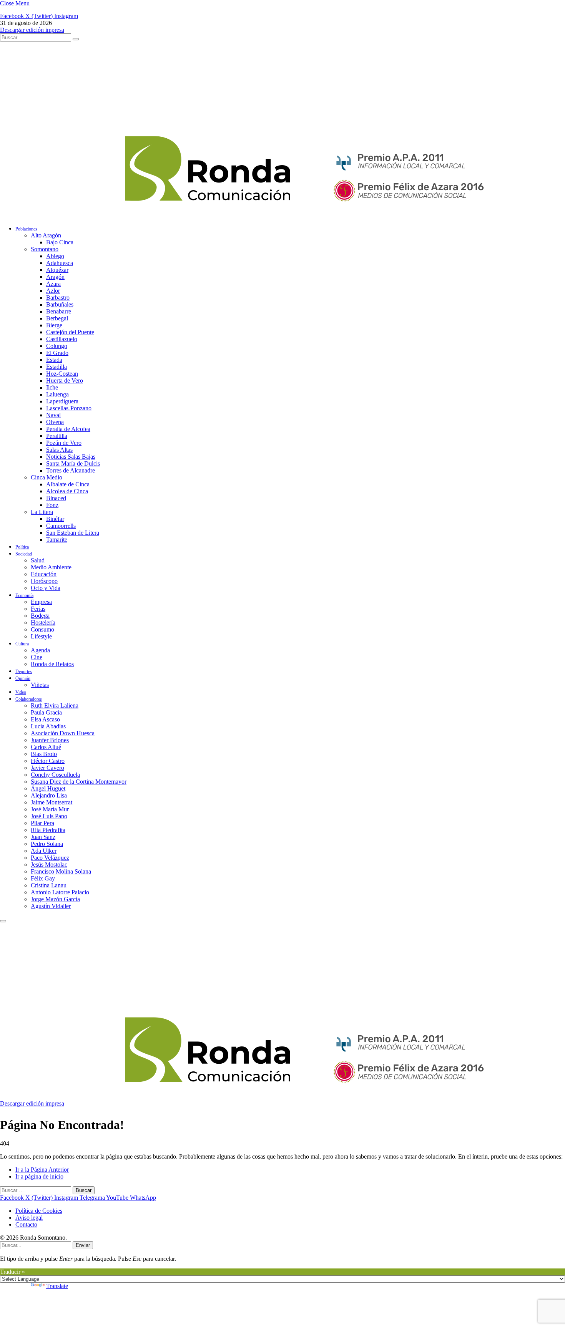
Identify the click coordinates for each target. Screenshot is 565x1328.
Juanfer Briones (50, 740)
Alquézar (57, 270)
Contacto (26, 1224)
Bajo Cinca (59, 242)
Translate (57, 1286)
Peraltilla (56, 436)
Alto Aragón (46, 235)
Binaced (56, 498)
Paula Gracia (46, 712)
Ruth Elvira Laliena (54, 705)
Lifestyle (41, 636)
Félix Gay (43, 878)
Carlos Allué (46, 747)
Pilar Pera (42, 823)
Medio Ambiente (51, 567)
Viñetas (40, 684)
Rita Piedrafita (48, 830)
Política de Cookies (38, 1210)
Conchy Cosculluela (55, 774)
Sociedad (23, 554)
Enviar (83, 1245)
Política (22, 547)
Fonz (52, 505)
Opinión (22, 678)
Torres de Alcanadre (70, 470)
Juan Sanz (43, 837)
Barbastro (58, 297)
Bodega (40, 615)
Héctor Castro (48, 761)
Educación (43, 574)
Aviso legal (29, 1217)
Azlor (53, 290)
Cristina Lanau (48, 885)
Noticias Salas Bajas (70, 456)
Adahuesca (59, 263)
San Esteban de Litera (72, 532)
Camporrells (61, 525)
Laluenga (57, 394)
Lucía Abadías (48, 726)
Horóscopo (44, 581)
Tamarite (56, 539)
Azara (53, 283)
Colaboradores (28, 699)
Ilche (52, 387)
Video (20, 692)
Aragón (55, 277)
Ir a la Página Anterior (42, 1169)
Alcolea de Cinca (67, 491)
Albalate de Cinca (68, 484)
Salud (38, 560)
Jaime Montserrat (51, 802)
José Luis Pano (49, 816)
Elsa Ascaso (45, 719)
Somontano (44, 249)
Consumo (42, 629)
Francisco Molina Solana (61, 871)
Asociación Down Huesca (63, 733)
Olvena (55, 422)
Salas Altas (59, 449)
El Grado (57, 353)
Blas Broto (44, 754)
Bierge (54, 325)
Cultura (22, 644)
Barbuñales (59, 304)
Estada (54, 359)
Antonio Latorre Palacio (60, 892)
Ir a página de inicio (39, 1176)
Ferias (38, 608)
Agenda (40, 650)
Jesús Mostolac (49, 864)
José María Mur (50, 809)
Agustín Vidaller (51, 906)
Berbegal (57, 318)
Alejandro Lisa (49, 795)
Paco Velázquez (50, 857)
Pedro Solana (47, 844)
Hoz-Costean (62, 373)
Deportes (23, 671)
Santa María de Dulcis (73, 463)
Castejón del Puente (70, 332)
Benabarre (58, 311)
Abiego (55, 256)
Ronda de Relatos (52, 664)
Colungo (56, 346)
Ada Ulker (43, 850)
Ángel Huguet (48, 788)
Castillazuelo (61, 339)
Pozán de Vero (63, 442)
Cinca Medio (46, 477)
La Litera (42, 512)
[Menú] (3, 921)
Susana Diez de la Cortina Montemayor (78, 781)
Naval (53, 415)
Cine (36, 657)
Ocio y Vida (45, 588)
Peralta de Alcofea (68, 429)
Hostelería (43, 622)
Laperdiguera (62, 401)
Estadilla (56, 366)
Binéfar (55, 519)
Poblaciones (26, 229)
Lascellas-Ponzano (68, 408)
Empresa (41, 602)
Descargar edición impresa (32, 30)
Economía (24, 595)
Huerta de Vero (64, 380)
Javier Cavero (47, 767)
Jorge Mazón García (55, 899)
